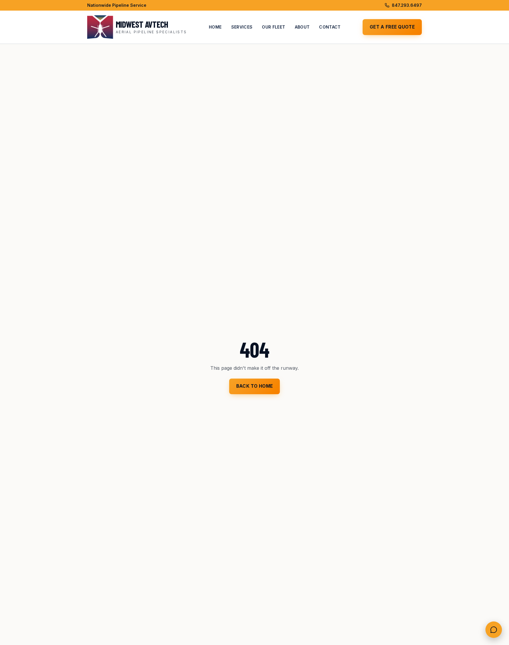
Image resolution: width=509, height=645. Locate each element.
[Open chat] (493, 629)
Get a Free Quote (392, 27)
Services (242, 26)
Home (215, 26)
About (302, 26)
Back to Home (254, 386)
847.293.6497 (407, 5)
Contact (330, 26)
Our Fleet (273, 26)
